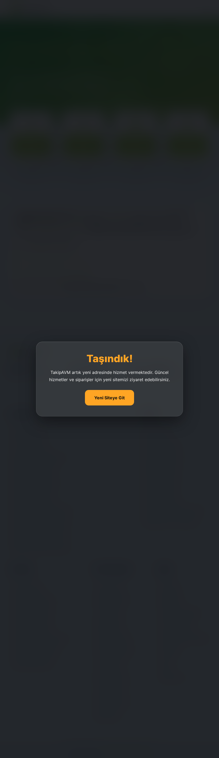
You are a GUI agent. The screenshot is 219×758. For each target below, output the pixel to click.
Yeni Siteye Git (109, 397)
